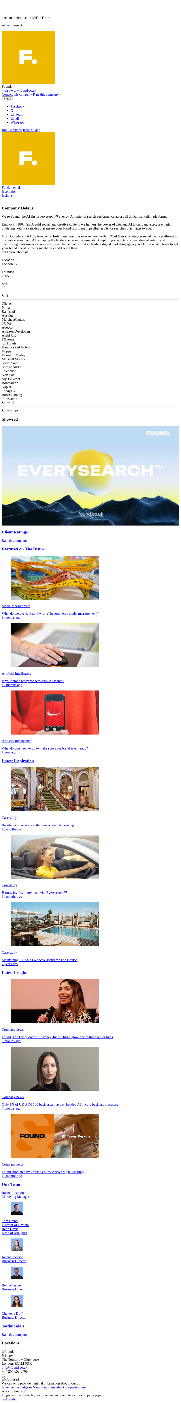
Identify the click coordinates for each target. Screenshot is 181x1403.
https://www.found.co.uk (19, 90)
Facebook (17, 106)
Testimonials (13, 1326)
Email (15, 118)
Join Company (12, 130)
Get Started (9, 1399)
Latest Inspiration (18, 761)
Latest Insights (15, 972)
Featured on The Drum (23, 549)
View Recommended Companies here (59, 1387)
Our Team (11, 1184)
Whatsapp (18, 122)
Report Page (31, 130)
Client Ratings (15, 532)
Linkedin (17, 114)
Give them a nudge (15, 1387)
